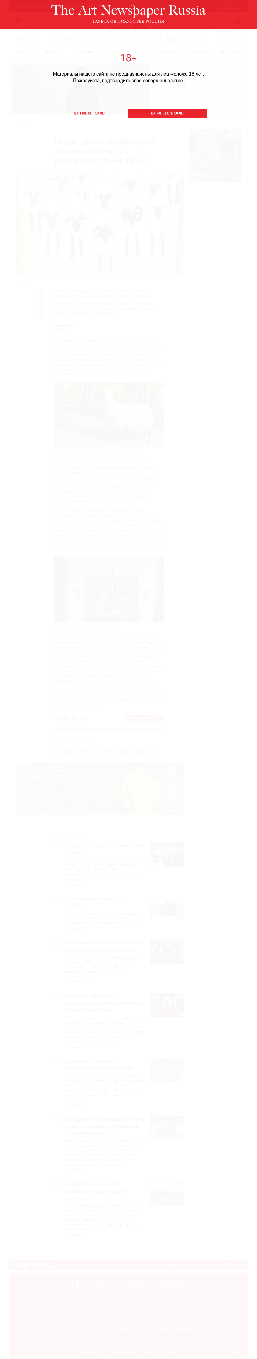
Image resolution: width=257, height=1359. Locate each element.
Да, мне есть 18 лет (168, 113)
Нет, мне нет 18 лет (89, 113)
